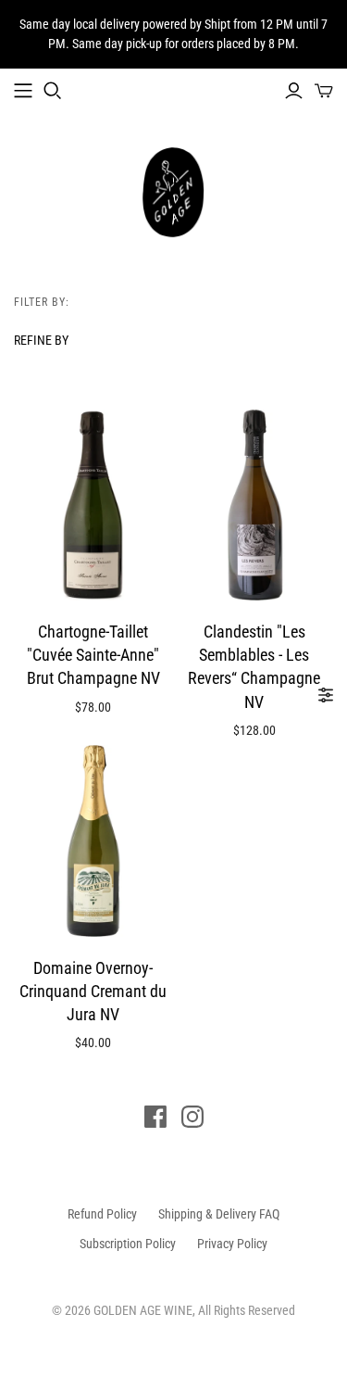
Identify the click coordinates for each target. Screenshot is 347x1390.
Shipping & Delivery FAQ (218, 1214)
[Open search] (52, 91)
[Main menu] (23, 91)
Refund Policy (102, 1214)
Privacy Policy (232, 1243)
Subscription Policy (128, 1243)
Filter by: (41, 302)
